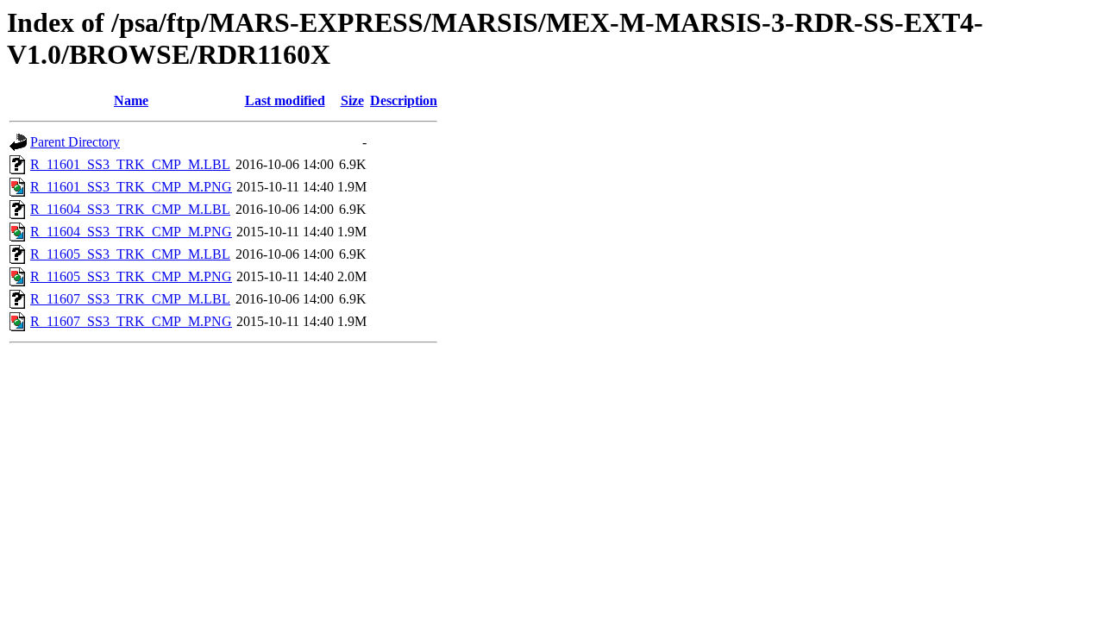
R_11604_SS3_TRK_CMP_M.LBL (130, 209)
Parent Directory (75, 142)
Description (403, 100)
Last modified (285, 100)
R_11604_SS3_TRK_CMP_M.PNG (131, 231)
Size (352, 100)
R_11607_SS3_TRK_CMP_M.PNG (131, 321)
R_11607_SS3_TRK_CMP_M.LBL (130, 299)
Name (131, 100)
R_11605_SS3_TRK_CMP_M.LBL (130, 254)
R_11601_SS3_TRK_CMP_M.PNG (131, 186)
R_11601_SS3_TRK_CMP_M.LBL (130, 164)
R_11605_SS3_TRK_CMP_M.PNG (131, 276)
